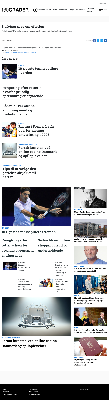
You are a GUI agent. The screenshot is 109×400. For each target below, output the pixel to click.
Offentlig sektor (90, 9)
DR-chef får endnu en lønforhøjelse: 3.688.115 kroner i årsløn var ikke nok (90, 331)
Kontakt (6, 392)
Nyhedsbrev (103, 3)
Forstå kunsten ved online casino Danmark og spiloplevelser (37, 152)
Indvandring (79, 357)
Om (4, 389)
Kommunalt (63, 10)
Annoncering (33, 392)
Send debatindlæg (10, 394)
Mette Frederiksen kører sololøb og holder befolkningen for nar (89, 213)
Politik (48, 10)
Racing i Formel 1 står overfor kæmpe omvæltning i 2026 (36, 130)
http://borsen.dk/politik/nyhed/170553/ (21, 53)
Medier (76, 328)
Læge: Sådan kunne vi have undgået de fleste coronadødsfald (90, 269)
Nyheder (41, 10)
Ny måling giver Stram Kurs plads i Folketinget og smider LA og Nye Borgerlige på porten (89, 300)
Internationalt (80, 10)
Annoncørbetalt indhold (27, 144)
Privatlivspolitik (34, 394)
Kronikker (78, 209)
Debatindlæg (79, 266)
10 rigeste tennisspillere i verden (38, 70)
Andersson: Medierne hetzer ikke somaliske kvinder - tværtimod (88, 240)
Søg (105, 10)
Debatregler (33, 389)
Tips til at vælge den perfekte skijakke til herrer (19, 173)
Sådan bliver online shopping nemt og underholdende (18, 110)
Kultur (55, 10)
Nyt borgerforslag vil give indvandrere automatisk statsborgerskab (85, 362)
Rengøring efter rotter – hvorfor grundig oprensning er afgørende (22, 92)
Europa (71, 10)
